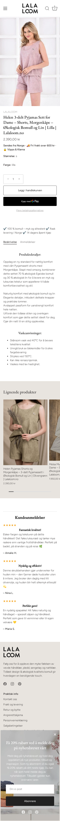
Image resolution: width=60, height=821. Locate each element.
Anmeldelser (27, 242)
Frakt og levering (13, 704)
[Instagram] (30, 811)
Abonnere (30, 801)
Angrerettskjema (13, 715)
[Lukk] (55, 734)
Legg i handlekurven (30, 190)
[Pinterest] (36, 811)
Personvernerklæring (15, 720)
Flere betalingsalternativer (30, 210)
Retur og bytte (11, 709)
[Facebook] (23, 811)
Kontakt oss (10, 699)
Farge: (7, 164)
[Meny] (5, 8)
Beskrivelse (10, 242)
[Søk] (47, 9)
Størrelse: (9, 156)
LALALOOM (10, 111)
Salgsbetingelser (13, 725)
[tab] (11, 242)
